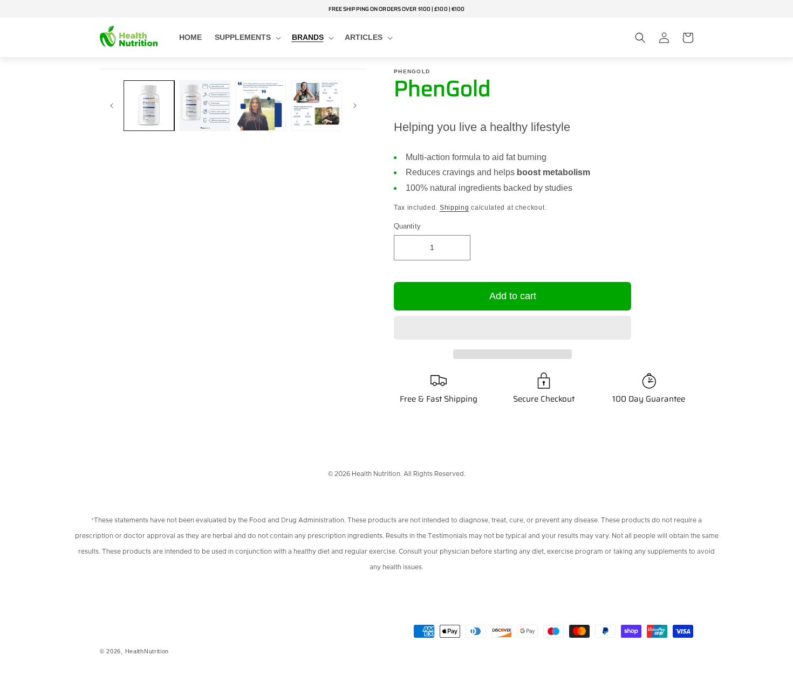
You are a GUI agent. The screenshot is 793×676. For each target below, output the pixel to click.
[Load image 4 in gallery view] (316, 105)
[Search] (640, 38)
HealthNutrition (147, 651)
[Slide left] (112, 106)
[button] (512, 328)
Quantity (407, 226)
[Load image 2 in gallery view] (205, 105)
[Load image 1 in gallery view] (149, 105)
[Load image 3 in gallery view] (261, 105)
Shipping (454, 207)
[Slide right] (355, 106)
